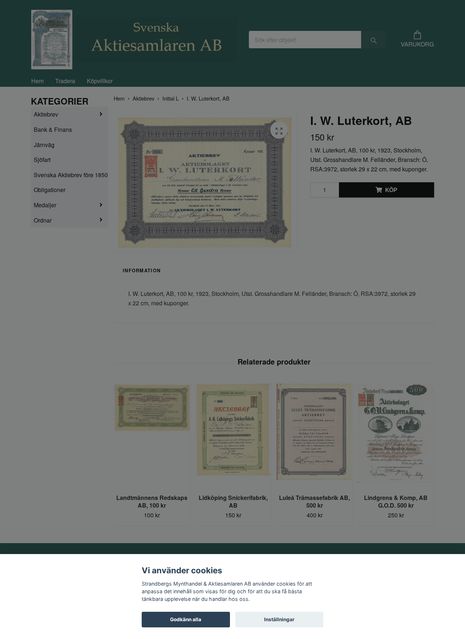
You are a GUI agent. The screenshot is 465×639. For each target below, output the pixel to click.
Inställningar (279, 619)
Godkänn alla (185, 619)
